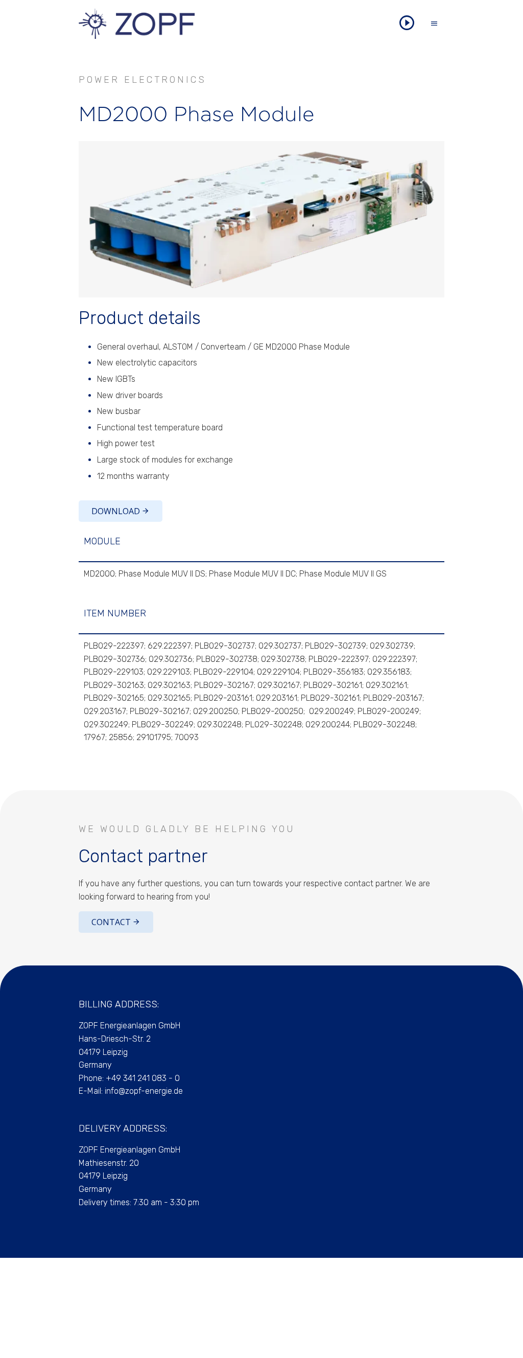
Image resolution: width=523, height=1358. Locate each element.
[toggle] (434, 23)
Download (115, 511)
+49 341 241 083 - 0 (143, 1078)
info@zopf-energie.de (144, 1091)
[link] (261, 219)
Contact (111, 922)
